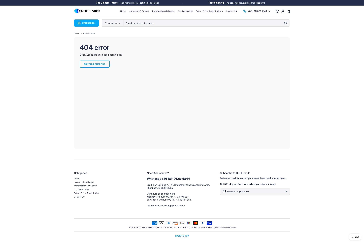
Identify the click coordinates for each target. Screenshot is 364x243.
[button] (210, 11)
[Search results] (286, 23)
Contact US (79, 197)
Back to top (182, 236)
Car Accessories (81, 189)
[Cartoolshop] (87, 11)
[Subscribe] (286, 191)
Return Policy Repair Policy (86, 193)
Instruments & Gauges (84, 182)
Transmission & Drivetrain (85, 185)
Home (76, 33)
